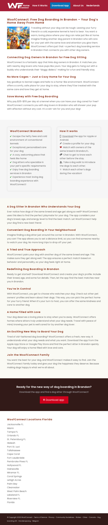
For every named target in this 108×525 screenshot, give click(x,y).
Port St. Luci (13, 446)
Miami (10, 428)
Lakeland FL (13, 495)
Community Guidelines (65, 517)
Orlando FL (13, 435)
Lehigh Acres (14, 480)
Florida (10, 502)
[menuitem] (26, 5)
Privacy (51, 517)
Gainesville (13, 469)
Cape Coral (13, 454)
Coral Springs (14, 476)
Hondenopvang (25, 521)
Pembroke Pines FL (17, 461)
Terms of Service (40, 517)
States (78, 517)
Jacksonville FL (15, 424)
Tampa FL (12, 431)
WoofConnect (15, 62)
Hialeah (11, 443)
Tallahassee (13, 450)
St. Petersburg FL (16, 439)
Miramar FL (13, 472)
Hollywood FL (14, 465)
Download (67, 136)
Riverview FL (13, 498)
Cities (85, 517)
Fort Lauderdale (15, 457)
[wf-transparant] (19, 5)
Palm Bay (12, 483)
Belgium (35, 521)
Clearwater (13, 487)
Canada (92, 517)
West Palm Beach (17, 491)
